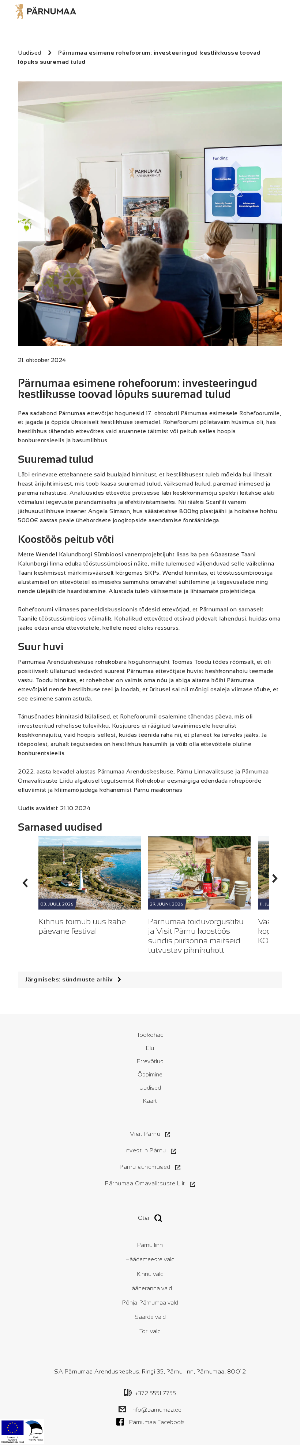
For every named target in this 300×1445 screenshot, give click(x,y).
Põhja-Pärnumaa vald (150, 1302)
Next (275, 878)
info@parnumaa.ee (156, 1409)
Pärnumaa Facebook (156, 1422)
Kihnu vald (150, 1274)
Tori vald (150, 1331)
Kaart (150, 1101)
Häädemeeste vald (150, 1259)
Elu (150, 1048)
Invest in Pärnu (145, 1150)
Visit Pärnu (145, 1134)
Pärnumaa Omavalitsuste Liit (145, 1183)
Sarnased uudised (60, 827)
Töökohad (150, 1035)
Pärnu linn (150, 1245)
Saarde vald (150, 1317)
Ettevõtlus (150, 1061)
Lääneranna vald (150, 1288)
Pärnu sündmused (145, 1167)
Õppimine (150, 1074)
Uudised (150, 1087)
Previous (25, 883)
